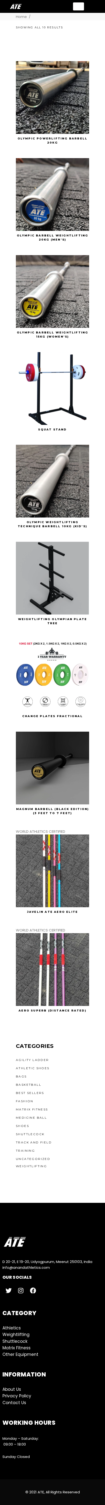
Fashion (24, 1101)
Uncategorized (33, 1159)
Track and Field (34, 1142)
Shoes (22, 1126)
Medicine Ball (31, 1117)
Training (25, 1150)
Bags (21, 1076)
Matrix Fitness (32, 1109)
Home (21, 16)
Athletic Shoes (33, 1068)
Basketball (28, 1084)
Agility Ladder (32, 1060)
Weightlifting (31, 1166)
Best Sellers (30, 1093)
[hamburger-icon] (78, 6)
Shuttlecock (30, 1134)
